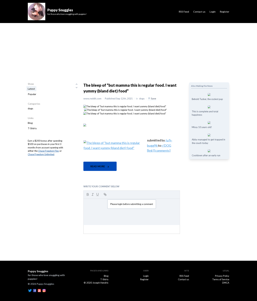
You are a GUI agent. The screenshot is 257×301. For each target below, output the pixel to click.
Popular (32, 94)
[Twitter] (30, 290)
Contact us (199, 11)
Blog (30, 122)
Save (153, 98)
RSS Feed (184, 11)
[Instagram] (44, 290)
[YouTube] (39, 290)
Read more (97, 166)
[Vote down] (76, 87)
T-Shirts (32, 128)
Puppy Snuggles (38, 271)
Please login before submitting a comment (131, 204)
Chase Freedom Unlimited (41, 154)
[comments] (162, 150)
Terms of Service (220, 279)
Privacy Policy (222, 275)
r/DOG (166, 145)
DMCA (225, 282)
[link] (150, 150)
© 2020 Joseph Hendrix (96, 282)
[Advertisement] (128, 49)
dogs (30, 108)
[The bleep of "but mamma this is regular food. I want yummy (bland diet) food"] (124, 106)
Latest (31, 88)
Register (224, 11)
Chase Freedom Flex (48, 150)
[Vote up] (76, 84)
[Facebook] (35, 290)
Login (213, 11)
